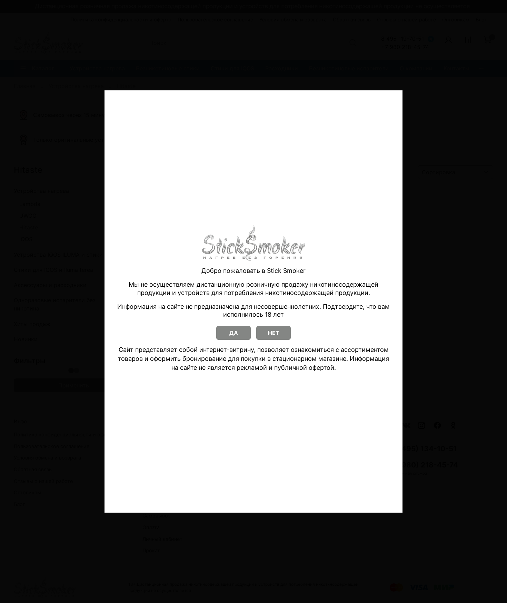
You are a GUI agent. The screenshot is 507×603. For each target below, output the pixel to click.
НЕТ (273, 332)
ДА (233, 332)
